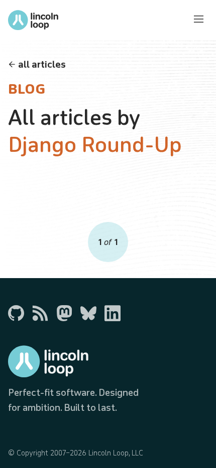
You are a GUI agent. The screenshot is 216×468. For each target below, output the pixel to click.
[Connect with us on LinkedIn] (112, 313)
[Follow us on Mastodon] (64, 313)
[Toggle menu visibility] (199, 20)
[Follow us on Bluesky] (88, 313)
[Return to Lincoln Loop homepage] (33, 20)
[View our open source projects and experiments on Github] (16, 313)
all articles (42, 64)
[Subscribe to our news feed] (40, 313)
